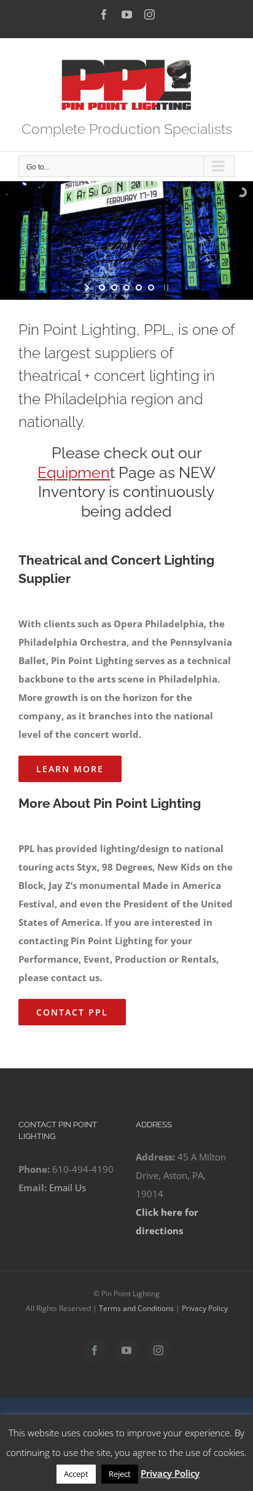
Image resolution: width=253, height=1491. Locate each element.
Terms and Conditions (136, 1308)
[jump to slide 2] (114, 287)
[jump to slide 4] (139, 287)
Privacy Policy (205, 1308)
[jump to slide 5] (151, 287)
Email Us (67, 1187)
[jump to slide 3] (126, 287)
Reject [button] (120, 1473)
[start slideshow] (88, 287)
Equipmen (73, 472)
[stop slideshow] (165, 287)
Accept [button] (76, 1473)
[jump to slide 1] (102, 287)
